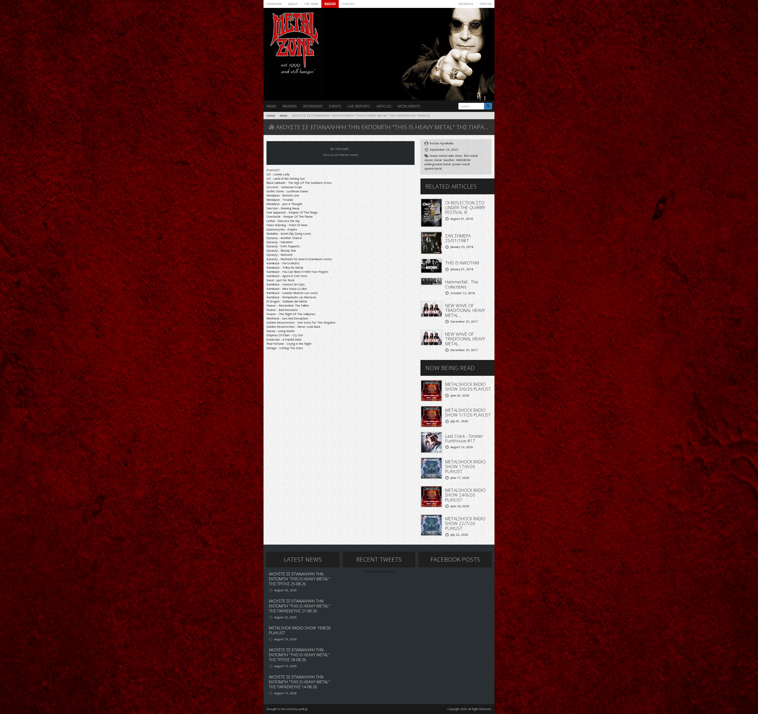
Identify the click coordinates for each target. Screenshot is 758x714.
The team (311, 4)
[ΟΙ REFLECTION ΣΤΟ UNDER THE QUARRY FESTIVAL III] (431, 212)
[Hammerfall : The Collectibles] (431, 281)
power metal (461, 164)
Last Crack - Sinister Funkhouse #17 (464, 438)
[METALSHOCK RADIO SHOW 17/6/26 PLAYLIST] (431, 468)
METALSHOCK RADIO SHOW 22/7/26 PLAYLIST (465, 523)
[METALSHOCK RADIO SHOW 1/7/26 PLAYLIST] (431, 416)
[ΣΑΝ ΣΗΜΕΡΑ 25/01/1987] (431, 242)
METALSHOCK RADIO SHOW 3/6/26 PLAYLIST (468, 386)
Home (270, 115)
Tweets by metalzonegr (379, 571)
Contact (348, 4)
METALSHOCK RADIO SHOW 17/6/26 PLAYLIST (465, 466)
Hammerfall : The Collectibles (461, 284)
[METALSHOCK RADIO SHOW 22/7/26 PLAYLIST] (431, 525)
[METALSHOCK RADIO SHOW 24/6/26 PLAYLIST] (431, 496)
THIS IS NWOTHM (462, 263)
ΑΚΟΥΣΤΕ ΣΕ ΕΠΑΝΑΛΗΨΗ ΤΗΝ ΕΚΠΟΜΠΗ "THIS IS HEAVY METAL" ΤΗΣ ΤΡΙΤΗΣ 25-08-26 (299, 578)
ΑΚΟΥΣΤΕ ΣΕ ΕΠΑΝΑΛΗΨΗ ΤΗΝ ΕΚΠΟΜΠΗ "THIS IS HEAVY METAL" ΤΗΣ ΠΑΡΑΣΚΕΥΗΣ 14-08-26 (299, 681)
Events (335, 106)
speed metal (433, 168)
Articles (383, 106)
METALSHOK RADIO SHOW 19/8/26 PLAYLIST (300, 630)
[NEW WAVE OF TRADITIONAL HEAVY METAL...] (431, 309)
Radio (330, 3)
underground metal (437, 164)
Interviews (313, 106)
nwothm (448, 160)
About (293, 4)
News (271, 106)
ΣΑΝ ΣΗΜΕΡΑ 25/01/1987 (458, 238)
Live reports (358, 106)
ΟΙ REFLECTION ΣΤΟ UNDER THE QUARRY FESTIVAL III (465, 207)
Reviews (289, 106)
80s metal (471, 156)
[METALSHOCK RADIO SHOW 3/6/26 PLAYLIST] (431, 390)
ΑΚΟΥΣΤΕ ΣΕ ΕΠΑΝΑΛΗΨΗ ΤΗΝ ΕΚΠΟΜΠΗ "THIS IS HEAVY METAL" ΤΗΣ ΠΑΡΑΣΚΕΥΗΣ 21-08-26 (299, 606)
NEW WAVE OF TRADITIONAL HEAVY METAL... (465, 310)
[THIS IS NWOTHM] (431, 265)
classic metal (433, 160)
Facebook (465, 4)
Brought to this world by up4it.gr (287, 709)
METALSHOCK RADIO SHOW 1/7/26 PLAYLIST (468, 412)
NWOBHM (463, 160)
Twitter (485, 4)
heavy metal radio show (446, 156)
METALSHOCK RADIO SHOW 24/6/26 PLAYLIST (465, 494)
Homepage (274, 4)
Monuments (409, 106)
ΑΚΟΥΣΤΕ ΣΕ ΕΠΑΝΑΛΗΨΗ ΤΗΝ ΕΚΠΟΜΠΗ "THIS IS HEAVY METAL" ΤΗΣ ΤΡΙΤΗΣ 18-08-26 (299, 654)
